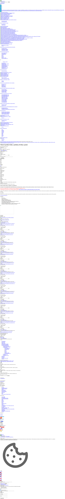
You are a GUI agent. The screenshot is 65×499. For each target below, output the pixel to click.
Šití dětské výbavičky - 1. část (5, 407)
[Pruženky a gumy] (2, 73)
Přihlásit (8, 375)
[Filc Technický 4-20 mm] (3, 42)
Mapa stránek (7, 436)
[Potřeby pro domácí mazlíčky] (4, 103)
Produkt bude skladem (3, 487)
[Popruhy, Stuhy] (2, 75)
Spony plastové (3, 86)
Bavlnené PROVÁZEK (5, 96)
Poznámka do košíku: (3, 156)
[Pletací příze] (2, 128)
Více (9, 149)
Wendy (2, 135)
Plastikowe (3, 139)
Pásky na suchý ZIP (4, 77)
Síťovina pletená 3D (4, 21)
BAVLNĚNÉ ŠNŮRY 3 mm (5, 94)
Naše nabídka (3, 397)
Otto (2, 55)
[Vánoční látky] (2, 12)
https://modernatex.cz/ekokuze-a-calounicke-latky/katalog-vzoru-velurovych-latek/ (29, 189)
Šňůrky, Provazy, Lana (4, 97)
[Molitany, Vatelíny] (2, 79)
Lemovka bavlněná (4, 89)
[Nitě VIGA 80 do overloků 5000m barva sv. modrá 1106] (7, 223)
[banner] (2, 1)
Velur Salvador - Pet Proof (5, 49)
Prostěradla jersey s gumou (5, 108)
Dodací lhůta (3, 392)
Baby (2, 129)
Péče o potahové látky (4, 408)
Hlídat (1, 491)
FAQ (2, 393)
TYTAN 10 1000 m (4, 99)
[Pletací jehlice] (2, 137)
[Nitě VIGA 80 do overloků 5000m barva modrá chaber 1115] (7, 282)
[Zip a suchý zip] (2, 76)
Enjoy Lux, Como (4, 57)
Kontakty (3, 387)
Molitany (3, 81)
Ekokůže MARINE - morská (5, 63)
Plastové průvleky (4, 85)
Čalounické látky (12, 141)
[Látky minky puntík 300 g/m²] (4, 32)
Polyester (3, 401)
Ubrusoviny (4, 354)
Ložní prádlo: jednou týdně (5, 398)
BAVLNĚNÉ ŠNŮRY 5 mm (5, 95)
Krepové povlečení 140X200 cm (6, 113)
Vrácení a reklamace (4, 391)
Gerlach (3, 132)
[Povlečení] (1, 110)
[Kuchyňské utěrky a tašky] (3, 124)
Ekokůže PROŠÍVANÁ (5, 66)
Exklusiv (3, 131)
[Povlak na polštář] (2, 115)
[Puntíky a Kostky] (2, 18)
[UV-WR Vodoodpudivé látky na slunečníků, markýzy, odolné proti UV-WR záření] (10, 36)
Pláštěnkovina (3, 410)
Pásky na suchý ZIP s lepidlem (5, 78)
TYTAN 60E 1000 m (4, 101)
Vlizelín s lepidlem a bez (5, 58)
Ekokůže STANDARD (4, 68)
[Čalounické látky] (2, 51)
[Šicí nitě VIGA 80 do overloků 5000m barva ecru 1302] (7, 262)
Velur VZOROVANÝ (17, 141)
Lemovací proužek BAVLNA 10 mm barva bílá (6, 332)
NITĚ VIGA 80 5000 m (5, 98)
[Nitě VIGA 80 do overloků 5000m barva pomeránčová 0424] (7, 321)
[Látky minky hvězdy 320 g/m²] (4, 30)
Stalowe (3, 140)
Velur (2, 404)
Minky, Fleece (3, 343)
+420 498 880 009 (2, 2)
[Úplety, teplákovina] (3, 28)
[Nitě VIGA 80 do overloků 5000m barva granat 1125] (7, 233)
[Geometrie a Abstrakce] (3, 13)
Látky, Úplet (3, 342)
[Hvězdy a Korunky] (2, 14)
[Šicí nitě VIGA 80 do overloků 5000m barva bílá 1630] (7, 301)
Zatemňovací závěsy (4, 120)
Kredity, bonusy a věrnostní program (6, 394)
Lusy (2, 136)
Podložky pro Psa (4, 105)
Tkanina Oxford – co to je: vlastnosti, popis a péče (8, 405)
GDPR (2, 389)
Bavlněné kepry (4, 24)
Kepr (2, 402)
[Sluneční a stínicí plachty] (3, 122)
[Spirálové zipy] (2, 74)
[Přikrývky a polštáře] (3, 116)
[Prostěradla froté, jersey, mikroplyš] (4, 106)
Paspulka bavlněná (4, 91)
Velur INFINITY (4, 53)
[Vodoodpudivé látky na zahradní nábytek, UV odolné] (7, 37)
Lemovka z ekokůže (4, 90)
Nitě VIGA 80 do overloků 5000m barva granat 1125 (6, 234)
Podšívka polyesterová (6, 355)
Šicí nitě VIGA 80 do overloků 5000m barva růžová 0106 (7, 273)
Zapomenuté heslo (2, 483)
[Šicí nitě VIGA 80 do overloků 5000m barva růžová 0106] (7, 272)
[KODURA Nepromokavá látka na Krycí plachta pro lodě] (7, 35)
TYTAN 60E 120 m (4, 102)
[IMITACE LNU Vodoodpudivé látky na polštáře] (6, 38)
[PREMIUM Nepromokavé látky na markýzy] (6, 40)
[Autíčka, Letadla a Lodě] (3, 15)
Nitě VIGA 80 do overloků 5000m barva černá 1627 (6, 244)
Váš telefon (1, 494)
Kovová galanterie (4, 84)
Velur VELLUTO (4, 54)
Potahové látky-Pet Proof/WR (6, 346)
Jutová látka (3, 409)
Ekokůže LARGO (4, 64)
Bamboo (3, 130)
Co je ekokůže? (3, 406)
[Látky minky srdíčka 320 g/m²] (4, 33)
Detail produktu (2, 337)
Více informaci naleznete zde (3, 195)
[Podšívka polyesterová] (3, 72)
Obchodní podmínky (4, 388)
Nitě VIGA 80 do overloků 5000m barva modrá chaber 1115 (7, 283)
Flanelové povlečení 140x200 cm (6, 112)
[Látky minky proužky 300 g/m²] (4, 31)
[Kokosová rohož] (2, 43)
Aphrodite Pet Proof (4, 48)
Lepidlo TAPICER (4, 403)
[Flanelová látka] (2, 26)
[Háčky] (1, 138)
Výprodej (3, 357)
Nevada (3, 56)
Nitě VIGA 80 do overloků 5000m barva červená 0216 (6, 293)
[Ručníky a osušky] (2, 123)
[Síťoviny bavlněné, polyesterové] (4, 19)
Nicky (2, 134)
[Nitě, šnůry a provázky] (3, 93)
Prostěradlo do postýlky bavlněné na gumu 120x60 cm (8, 109)
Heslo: (1, 482)
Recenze (3, 411)
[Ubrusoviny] (2, 69)
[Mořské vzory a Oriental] (3, 16)
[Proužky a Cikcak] (2, 17)
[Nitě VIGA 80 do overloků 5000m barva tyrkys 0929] (7, 311)
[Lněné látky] (2, 27)
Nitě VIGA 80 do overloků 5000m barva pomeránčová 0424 (7, 322)
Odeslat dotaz (2, 498)
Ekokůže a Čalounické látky (7, 141)
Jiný (0, 148)
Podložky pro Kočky (4, 104)
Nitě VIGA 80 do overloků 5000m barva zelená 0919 (6, 254)
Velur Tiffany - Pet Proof (5, 50)
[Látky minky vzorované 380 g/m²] (4, 34)
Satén (2, 399)
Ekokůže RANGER (4, 65)
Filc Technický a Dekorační (5, 344)
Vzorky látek (3, 396)
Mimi (2, 133)
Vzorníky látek (3, 341)
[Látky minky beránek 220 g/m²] (4, 29)
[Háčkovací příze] (2, 125)
